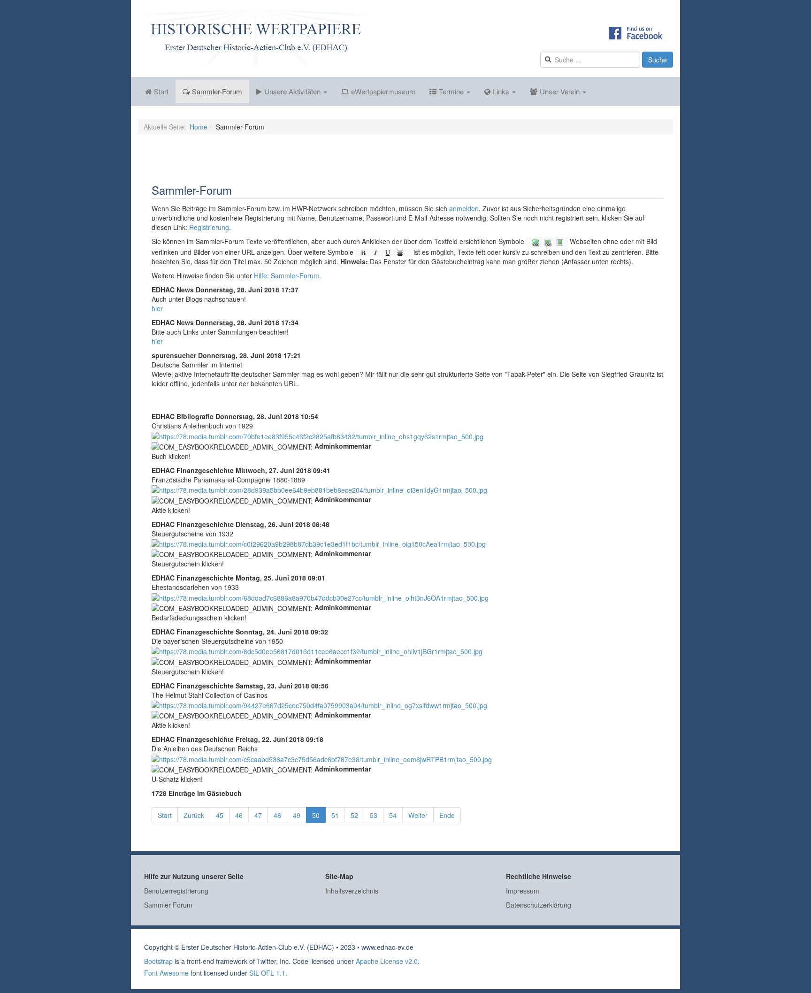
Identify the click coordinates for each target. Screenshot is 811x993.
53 (373, 815)
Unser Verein (560, 91)
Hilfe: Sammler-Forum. (287, 275)
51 (335, 815)
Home (198, 126)
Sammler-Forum (217, 91)
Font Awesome (166, 973)
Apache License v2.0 (387, 961)
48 (277, 815)
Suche (657, 59)
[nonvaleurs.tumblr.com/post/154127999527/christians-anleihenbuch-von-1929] (317, 435)
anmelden (464, 208)
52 (354, 815)
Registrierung (209, 227)
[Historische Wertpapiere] (255, 37)
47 (258, 815)
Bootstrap (158, 961)
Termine (452, 91)
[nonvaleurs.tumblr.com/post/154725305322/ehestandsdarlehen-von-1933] (320, 596)
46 (239, 815)
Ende (447, 815)
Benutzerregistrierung (176, 890)
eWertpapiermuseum (383, 91)
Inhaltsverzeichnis (351, 890)
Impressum (522, 890)
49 (296, 815)
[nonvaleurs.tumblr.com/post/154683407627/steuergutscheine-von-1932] (319, 543)
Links (502, 91)
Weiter (418, 815)
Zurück (194, 815)
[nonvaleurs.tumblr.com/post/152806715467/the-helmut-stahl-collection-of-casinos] (319, 704)
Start (161, 91)
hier (157, 308)
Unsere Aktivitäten (293, 91)
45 (219, 815)
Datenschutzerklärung (538, 904)
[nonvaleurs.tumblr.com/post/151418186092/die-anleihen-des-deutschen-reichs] (322, 758)
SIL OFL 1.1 (267, 973)
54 (393, 815)
